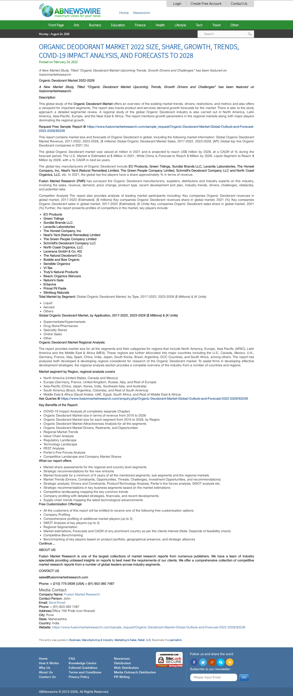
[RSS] (229, 662)
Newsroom (141, 13)
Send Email (57, 602)
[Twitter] (203, 662)
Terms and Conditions (85, 672)
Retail (141, 640)
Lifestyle (180, 25)
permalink (176, 640)
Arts (76, 25)
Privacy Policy (79, 677)
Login (177, 3)
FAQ (72, 658)
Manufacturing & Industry (97, 640)
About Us (46, 672)
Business (95, 25)
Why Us (44, 667)
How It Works (49, 663)
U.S (148, 640)
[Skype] (221, 662)
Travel (216, 25)
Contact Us (239, 3)
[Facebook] (194, 662)
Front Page (56, 25)
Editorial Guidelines (83, 667)
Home (124, 13)
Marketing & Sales (125, 640)
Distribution (122, 663)
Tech (199, 25)
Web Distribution (126, 667)
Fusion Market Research (82, 594)
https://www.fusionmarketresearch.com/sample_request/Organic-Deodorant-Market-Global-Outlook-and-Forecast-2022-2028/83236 (148, 627)
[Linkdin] (212, 662)
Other (235, 25)
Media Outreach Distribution (135, 672)
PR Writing (122, 677)
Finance (140, 25)
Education (118, 25)
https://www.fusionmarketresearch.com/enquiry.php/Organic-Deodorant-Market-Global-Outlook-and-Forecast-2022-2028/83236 (154, 398)
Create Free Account (206, 3)
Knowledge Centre (82, 663)
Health (160, 25)
